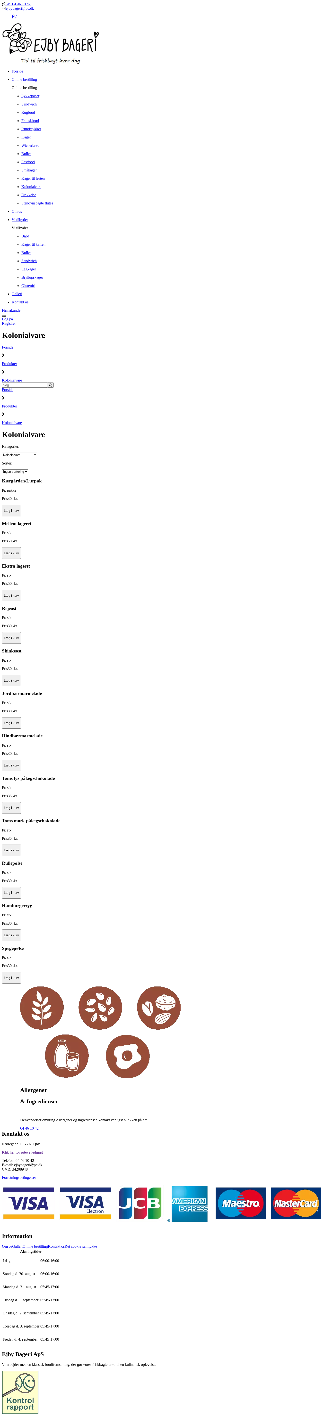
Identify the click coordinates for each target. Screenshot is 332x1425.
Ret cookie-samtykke (81, 1246)
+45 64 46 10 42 (18, 4)
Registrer (9, 323)
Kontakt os (56, 1246)
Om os (7, 1246)
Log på (7, 319)
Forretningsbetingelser (19, 1177)
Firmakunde (11, 310)
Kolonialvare (12, 380)
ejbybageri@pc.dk (20, 8)
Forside (7, 347)
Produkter (9, 364)
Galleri (17, 1246)
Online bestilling (35, 1246)
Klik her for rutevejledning (22, 1152)
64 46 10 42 (29, 1128)
